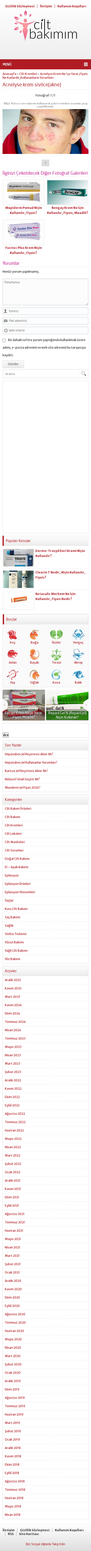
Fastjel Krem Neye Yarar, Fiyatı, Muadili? (24, 715)
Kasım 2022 (13, 1088)
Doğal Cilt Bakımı (17, 859)
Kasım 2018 (13, 1456)
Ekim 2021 (12, 1197)
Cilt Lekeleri (13, 834)
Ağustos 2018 (15, 1481)
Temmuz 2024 (15, 1022)
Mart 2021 (12, 1256)
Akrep (78, 662)
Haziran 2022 (14, 1130)
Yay (12, 682)
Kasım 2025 (13, 988)
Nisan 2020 (13, 1347)
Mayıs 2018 (13, 1506)
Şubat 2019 (13, 1431)
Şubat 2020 (13, 1364)
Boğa (34, 642)
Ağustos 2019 (15, 1398)
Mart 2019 (12, 1423)
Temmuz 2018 (15, 1490)
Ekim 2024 (12, 1013)
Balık (78, 682)
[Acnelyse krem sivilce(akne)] (45, 152)
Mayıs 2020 (13, 1339)
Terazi (56, 662)
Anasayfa (9, 74)
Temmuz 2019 (15, 1406)
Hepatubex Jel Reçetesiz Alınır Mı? (29, 754)
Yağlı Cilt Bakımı (16, 950)
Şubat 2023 (13, 1072)
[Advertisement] (45, 50)
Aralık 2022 (13, 1080)
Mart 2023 (12, 1063)
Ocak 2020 (12, 1373)
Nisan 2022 (13, 1147)
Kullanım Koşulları (71, 6)
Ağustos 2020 (15, 1314)
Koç (12, 642)
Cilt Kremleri (28, 74)
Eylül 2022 (12, 1105)
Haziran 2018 (14, 1498)
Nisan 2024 (13, 1030)
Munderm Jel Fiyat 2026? (22, 787)
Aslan (13, 662)
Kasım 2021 (13, 1189)
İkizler (56, 642)
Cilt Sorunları (14, 850)
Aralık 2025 (13, 980)
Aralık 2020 (13, 1281)
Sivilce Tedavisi (16, 934)
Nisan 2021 (12, 1247)
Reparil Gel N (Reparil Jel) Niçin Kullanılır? (67, 715)
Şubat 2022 (13, 1164)
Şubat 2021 (13, 1264)
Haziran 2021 (14, 1230)
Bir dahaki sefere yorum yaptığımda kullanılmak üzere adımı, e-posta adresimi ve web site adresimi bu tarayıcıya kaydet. (44, 347)
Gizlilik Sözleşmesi (20, 6)
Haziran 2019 (14, 1414)
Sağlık (9, 925)
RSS (11, 1534)
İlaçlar (9, 900)
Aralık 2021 (12, 1180)
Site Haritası (29, 1534)
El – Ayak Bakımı (16, 867)
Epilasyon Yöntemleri (20, 892)
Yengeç (78, 642)
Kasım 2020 (13, 1289)
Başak (34, 662)
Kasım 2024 (13, 1005)
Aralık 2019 (13, 1381)
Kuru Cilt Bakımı (16, 909)
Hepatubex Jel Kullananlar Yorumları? (31, 762)
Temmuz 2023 (15, 1038)
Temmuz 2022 (15, 1122)
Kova (56, 682)
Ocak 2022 (12, 1172)
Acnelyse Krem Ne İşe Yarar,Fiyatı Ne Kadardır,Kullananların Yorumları (45, 75)
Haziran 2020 (14, 1331)
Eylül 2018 (12, 1473)
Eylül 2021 (12, 1205)
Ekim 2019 (12, 1389)
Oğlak (34, 682)
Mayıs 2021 (13, 1239)
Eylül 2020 (12, 1306)
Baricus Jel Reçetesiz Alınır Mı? (26, 771)
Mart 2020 (12, 1356)
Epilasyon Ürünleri (18, 884)
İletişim (46, 6)
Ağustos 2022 (15, 1114)
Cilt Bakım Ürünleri (18, 808)
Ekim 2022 (12, 1097)
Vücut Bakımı (14, 942)
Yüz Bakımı (12, 959)
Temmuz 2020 (15, 1322)
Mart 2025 (12, 997)
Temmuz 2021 (15, 1222)
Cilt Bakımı (12, 817)
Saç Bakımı (12, 917)
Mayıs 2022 (13, 1139)
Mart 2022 (12, 1155)
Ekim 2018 (12, 1464)
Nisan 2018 (12, 1515)
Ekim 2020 (12, 1297)
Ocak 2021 (12, 1272)
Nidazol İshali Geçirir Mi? (22, 779)
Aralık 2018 (13, 1448)
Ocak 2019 (12, 1439)
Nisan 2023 (13, 1055)
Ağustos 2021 (15, 1214)
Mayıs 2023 (13, 1047)
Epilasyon (12, 875)
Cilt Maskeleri (15, 842)
